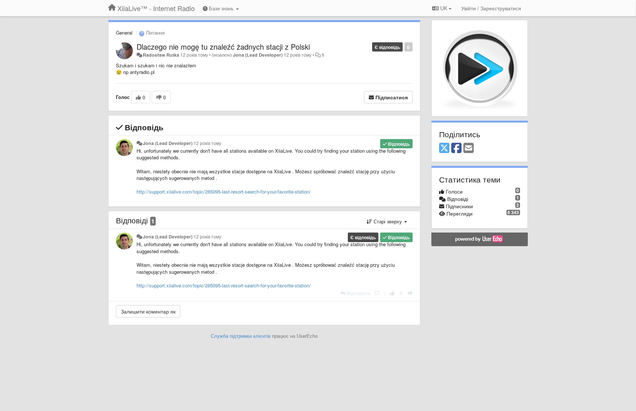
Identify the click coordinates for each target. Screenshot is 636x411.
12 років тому (207, 143)
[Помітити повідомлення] (377, 293)
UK (444, 8)
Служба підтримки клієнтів (241, 335)
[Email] (468, 148)
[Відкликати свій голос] (401, 293)
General (124, 32)
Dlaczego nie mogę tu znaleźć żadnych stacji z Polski (223, 46)
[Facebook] (456, 148)
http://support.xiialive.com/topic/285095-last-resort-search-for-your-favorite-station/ (224, 191)
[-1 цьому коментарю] (410, 293)
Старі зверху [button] (387, 221)
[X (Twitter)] (444, 148)
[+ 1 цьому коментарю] (392, 293)
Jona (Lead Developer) (258, 55)
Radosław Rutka (161, 55)
